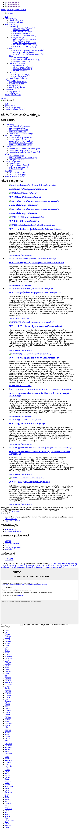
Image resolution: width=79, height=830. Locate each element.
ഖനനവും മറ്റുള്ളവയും (17, 87)
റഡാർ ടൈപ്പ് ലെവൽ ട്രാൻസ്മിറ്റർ (14, 565)
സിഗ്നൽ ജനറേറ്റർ (20, 71)
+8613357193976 (11, 519)
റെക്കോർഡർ (18, 65)
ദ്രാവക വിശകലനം (16, 37)
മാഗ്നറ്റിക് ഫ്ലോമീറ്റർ (21, 30)
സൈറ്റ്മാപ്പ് (72, 563)
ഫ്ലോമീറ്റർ (13, 26)
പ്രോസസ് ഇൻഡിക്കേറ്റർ (23, 67)
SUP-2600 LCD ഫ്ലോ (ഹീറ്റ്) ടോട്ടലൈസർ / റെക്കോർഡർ (35, 326)
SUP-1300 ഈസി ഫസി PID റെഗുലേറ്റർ (27, 423)
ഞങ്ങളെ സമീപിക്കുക (13, 95)
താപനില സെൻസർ (21, 74)
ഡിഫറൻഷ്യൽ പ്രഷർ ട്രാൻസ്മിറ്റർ (27, 59)
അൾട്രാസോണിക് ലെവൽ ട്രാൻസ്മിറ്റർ (28, 50)
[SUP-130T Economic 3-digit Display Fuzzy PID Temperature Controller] (40, 389)
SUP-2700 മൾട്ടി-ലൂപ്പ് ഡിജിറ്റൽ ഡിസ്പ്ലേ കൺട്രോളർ (34, 358)
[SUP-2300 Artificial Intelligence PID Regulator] (31, 288)
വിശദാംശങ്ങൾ (25, 255)
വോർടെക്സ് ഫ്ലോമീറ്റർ (22, 32)
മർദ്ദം (11, 56)
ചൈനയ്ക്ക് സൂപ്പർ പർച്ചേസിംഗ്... (24, 205)
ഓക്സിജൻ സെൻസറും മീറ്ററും (25, 45)
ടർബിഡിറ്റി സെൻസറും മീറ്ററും (25, 46)
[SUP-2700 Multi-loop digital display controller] (30, 354)
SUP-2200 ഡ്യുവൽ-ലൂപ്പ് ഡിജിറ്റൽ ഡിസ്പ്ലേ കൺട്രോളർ (36, 263)
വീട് (6, 17)
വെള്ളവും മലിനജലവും (18, 82)
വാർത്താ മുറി (14, 91)
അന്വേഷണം (14, 255)
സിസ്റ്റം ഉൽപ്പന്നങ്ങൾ (17, 63)
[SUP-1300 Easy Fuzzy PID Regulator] (25, 419)
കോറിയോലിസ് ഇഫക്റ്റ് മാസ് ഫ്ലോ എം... (28, 189)
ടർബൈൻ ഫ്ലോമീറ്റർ (21, 33)
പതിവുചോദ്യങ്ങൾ (16, 22)
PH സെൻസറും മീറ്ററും (22, 41)
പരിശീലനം (13, 93)
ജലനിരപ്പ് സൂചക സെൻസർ (39, 565)
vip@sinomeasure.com (12, 520)
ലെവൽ (12, 48)
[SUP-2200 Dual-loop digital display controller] (32, 258)
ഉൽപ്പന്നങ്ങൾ (10, 24)
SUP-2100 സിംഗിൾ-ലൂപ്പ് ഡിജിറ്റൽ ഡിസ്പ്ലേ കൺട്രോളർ (35, 229)
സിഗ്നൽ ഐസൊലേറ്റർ (22, 69)
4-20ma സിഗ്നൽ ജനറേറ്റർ (60, 565)
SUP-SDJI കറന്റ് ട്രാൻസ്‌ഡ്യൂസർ (25, 197)
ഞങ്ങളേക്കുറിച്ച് (11, 19)
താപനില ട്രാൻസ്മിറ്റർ (21, 76)
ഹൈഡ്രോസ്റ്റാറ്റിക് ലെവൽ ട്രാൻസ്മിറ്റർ (28, 54)
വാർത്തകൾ (9, 89)
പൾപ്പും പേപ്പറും (15, 85)
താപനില (12, 72)
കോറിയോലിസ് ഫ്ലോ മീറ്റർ (24, 28)
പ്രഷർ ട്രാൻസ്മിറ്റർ (20, 58)
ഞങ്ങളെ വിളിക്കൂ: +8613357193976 (13, 10)
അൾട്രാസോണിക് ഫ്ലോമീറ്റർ (25, 35)
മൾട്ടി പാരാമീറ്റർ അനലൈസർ (24, 39)
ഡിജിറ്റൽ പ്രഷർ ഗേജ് (21, 61)
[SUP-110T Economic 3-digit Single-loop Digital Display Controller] (40, 448)
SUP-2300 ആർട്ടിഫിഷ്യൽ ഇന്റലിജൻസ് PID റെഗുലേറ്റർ (34, 292)
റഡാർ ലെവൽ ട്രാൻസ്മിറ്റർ (23, 52)
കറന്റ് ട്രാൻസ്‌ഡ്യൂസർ (18, 78)
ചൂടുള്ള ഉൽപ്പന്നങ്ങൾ (58, 563)
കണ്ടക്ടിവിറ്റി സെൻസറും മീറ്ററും (25, 43)
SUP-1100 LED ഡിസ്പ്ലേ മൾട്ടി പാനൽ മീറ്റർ (29, 482)
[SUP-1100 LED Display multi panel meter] (26, 478)
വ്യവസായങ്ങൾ (11, 80)
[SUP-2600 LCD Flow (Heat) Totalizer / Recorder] (31, 322)
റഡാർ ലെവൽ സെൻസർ (55, 567)
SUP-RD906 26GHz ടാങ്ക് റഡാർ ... (24, 221)
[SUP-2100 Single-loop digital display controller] (32, 225)
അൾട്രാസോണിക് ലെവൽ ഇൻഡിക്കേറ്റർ (28, 567)
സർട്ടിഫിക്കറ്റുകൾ (16, 20)
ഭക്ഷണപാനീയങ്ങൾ (16, 84)
